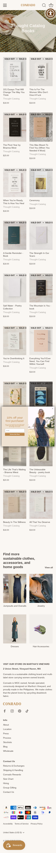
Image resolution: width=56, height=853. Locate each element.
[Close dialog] (52, 408)
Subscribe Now (15, 434)
